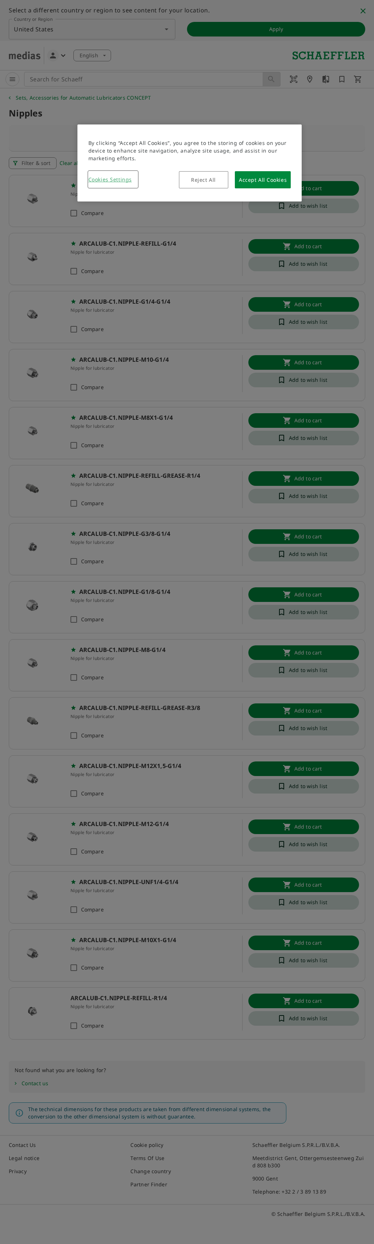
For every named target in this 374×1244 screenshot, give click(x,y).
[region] (189, 162)
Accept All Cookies (263, 179)
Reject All (203, 179)
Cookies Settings (110, 179)
